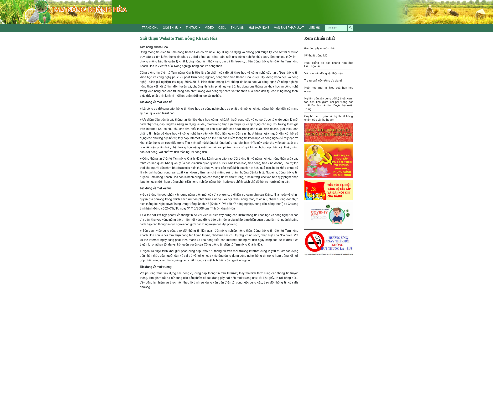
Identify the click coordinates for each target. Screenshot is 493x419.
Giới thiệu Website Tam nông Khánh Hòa (178, 38)
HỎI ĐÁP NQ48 (259, 27)
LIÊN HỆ (314, 27)
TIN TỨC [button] (192, 27)
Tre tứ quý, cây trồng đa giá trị (323, 80)
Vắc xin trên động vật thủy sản (323, 73)
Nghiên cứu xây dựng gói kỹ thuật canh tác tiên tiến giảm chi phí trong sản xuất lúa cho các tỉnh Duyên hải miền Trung (328, 104)
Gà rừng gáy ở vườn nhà (319, 48)
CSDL (222, 27)
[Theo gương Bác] (328, 160)
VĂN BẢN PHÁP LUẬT (289, 27)
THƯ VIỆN (237, 27)
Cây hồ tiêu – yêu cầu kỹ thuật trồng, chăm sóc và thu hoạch (328, 117)
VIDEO (209, 27)
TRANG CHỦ (150, 27)
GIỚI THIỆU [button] (171, 27)
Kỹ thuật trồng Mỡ (315, 55)
